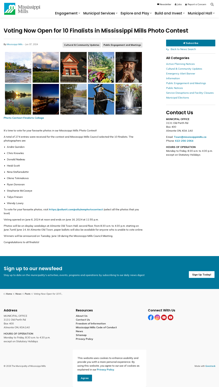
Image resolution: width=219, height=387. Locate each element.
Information (173, 78)
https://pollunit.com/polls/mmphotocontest (76, 209)
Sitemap (82, 335)
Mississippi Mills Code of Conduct (96, 327)
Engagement (66, 13)
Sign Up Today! (201, 274)
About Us (82, 315)
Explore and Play (135, 13)
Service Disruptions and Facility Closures (190, 92)
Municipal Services (99, 13)
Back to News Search (183, 49)
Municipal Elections (177, 97)
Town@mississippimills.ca (190, 136)
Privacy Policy (84, 338)
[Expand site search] (212, 4)
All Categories (177, 58)
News (79, 331)
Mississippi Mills (15, 44)
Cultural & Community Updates (81, 44)
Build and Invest (168, 13)
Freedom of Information (91, 323)
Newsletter (165, 4)
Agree (85, 378)
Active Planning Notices (180, 63)
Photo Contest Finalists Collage (24, 117)
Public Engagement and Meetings (122, 44)
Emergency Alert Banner (180, 73)
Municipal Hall (200, 13)
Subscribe (191, 43)
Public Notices (174, 88)
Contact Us (83, 319)
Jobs (179, 4)
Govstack (210, 366)
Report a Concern (197, 4)
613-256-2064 (184, 140)
